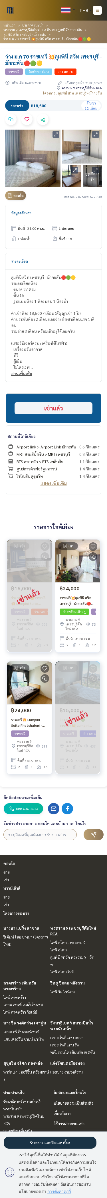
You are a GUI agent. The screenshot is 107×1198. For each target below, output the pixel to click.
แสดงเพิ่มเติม (54, 483)
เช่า (6, 879)
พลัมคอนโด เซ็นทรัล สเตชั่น (72, 1052)
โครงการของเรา (16, 913)
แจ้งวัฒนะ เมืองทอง (67, 1063)
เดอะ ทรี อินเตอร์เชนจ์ (21, 1031)
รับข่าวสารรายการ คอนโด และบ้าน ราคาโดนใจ (44, 823)
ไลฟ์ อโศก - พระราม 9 (68, 942)
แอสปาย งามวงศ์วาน (66, 1071)
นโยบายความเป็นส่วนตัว (73, 1103)
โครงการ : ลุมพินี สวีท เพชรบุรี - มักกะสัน (72, 93)
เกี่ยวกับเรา (62, 1113)
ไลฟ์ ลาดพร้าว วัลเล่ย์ (20, 1011)
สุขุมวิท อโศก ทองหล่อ (23, 1063)
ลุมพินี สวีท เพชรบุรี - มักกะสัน (24, 34)
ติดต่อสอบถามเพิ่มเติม (23, 797)
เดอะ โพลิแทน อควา (66, 1037)
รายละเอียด (19, 261)
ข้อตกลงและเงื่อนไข (70, 1092)
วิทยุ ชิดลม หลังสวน (67, 982)
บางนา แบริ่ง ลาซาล (21, 928)
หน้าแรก (9, 25)
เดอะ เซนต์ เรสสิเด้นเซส (23, 1004)
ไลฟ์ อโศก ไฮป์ (62, 971)
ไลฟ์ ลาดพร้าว (14, 997)
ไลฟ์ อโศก (58, 949)
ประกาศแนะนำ (32, 25)
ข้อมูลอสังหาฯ (21, 213)
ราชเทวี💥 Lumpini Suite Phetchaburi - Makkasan (26, 722)
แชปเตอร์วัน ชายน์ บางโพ (23, 1039)
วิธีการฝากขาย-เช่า (69, 1123)
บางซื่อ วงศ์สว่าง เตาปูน (24, 1022)
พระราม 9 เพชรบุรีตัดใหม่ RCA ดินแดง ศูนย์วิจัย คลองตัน (42, 29)
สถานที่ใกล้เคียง (21, 436)
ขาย (6, 872)
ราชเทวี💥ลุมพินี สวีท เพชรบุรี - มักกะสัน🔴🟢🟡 (77, 600)
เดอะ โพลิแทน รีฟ (64, 1044)
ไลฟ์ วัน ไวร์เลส (62, 991)
